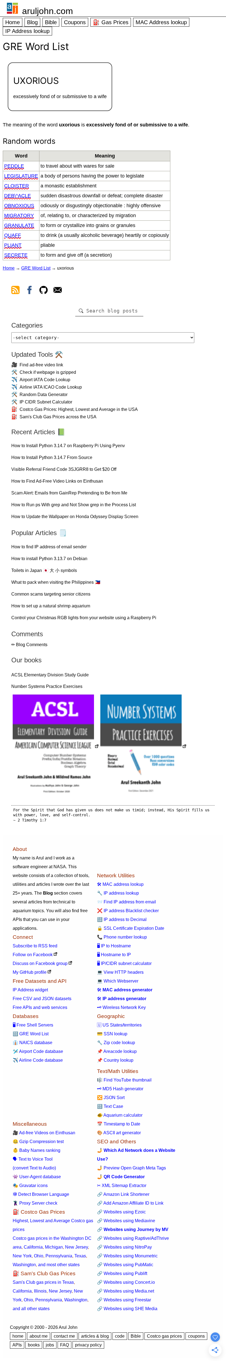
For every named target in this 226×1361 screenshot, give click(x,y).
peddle (14, 166)
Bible (51, 22)
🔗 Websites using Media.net (125, 1291)
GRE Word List (35, 268)
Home (12, 22)
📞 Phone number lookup (122, 937)
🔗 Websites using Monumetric (127, 1256)
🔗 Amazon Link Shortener (123, 1194)
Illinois (40, 1291)
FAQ (64, 1345)
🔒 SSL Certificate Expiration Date (130, 928)
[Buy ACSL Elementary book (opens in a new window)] (56, 746)
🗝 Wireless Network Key (121, 1007)
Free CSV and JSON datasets (42, 998)
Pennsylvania (58, 1256)
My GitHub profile (30, 972)
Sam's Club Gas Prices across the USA (58, 416)
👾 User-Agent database (37, 1176)
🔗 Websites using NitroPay (124, 1247)
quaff (12, 235)
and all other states (31, 1308)
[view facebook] (29, 291)
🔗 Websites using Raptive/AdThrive (133, 1238)
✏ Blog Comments (29, 644)
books (34, 1345)
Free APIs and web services (40, 1007)
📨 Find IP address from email (126, 902)
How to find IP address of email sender (49, 546)
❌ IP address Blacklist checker (128, 910)
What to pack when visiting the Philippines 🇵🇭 (55, 582)
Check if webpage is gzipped (48, 372)
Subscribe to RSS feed (35, 946)
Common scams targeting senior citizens (50, 594)
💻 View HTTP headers (120, 972)
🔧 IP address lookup (118, 893)
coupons (196, 1336)
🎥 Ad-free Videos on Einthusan (44, 1132)
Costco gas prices (164, 1336)
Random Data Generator (44, 394)
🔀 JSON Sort (111, 1097)
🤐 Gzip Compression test (38, 1141)
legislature (21, 176)
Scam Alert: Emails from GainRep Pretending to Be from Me (69, 493)
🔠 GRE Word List (31, 1033)
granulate (19, 225)
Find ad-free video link (41, 365)
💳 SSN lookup (112, 1033)
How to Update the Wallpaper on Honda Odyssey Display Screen (74, 516)
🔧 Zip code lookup (116, 1042)
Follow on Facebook (33, 954)
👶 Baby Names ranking (36, 1150)
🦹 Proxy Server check (35, 1203)
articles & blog (95, 1336)
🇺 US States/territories (119, 1025)
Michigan (54, 1247)
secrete (16, 255)
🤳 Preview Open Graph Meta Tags (131, 1168)
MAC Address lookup (161, 22)
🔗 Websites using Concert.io (126, 1282)
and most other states (59, 1264)
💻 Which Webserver (117, 981)
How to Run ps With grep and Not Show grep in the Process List (73, 504)
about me (38, 1336)
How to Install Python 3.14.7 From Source (51, 457)
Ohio (38, 1256)
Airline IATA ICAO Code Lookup (51, 387)
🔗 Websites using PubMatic (125, 1264)
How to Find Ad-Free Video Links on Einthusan (57, 481)
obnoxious (19, 205)
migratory (19, 215)
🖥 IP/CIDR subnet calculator (124, 963)
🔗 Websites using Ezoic (121, 1212)
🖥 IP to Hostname (114, 946)
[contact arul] (57, 291)
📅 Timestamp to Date (118, 1124)
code (120, 1336)
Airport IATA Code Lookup (45, 379)
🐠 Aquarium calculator (119, 1115)
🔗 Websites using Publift (122, 1273)
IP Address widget (30, 989)
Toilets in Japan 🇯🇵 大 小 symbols (44, 570)
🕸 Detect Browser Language (41, 1194)
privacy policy (88, 1345)
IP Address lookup (27, 31)
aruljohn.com (47, 11)
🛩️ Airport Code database (38, 1051)
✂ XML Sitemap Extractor (121, 1185)
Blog (32, 22)
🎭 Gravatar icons (30, 1185)
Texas (80, 1256)
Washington (24, 1264)
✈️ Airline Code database (38, 1060)
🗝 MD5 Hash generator (120, 1088)
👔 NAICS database (32, 1042)
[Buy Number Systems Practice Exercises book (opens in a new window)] (143, 746)
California (33, 1247)
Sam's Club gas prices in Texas (43, 1282)
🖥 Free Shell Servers (33, 1025)
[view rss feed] (15, 291)
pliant (12, 245)
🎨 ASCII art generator (119, 1132)
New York (22, 1256)
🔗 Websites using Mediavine (126, 1220)
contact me (64, 1336)
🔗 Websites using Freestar (124, 1300)
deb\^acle (17, 195)
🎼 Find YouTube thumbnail (124, 1080)
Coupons (75, 22)
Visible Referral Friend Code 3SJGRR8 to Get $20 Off (63, 469)
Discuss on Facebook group (40, 963)
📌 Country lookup (115, 1060)
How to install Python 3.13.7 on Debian (49, 558)
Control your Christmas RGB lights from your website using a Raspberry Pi (83, 617)
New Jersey (76, 1247)
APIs (17, 1345)
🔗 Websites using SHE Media (127, 1308)
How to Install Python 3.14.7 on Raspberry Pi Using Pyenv (68, 445)
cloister (16, 186)
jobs (50, 1345)
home (17, 1336)
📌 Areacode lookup (117, 1051)
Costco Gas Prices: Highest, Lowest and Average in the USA (79, 409)
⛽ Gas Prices (110, 22)
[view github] (43, 291)
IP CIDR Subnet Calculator (46, 402)
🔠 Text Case (110, 1106)
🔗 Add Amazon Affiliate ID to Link (130, 1203)
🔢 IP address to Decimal (122, 919)
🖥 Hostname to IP (114, 954)
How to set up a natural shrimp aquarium (50, 606)
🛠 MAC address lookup (120, 884)
